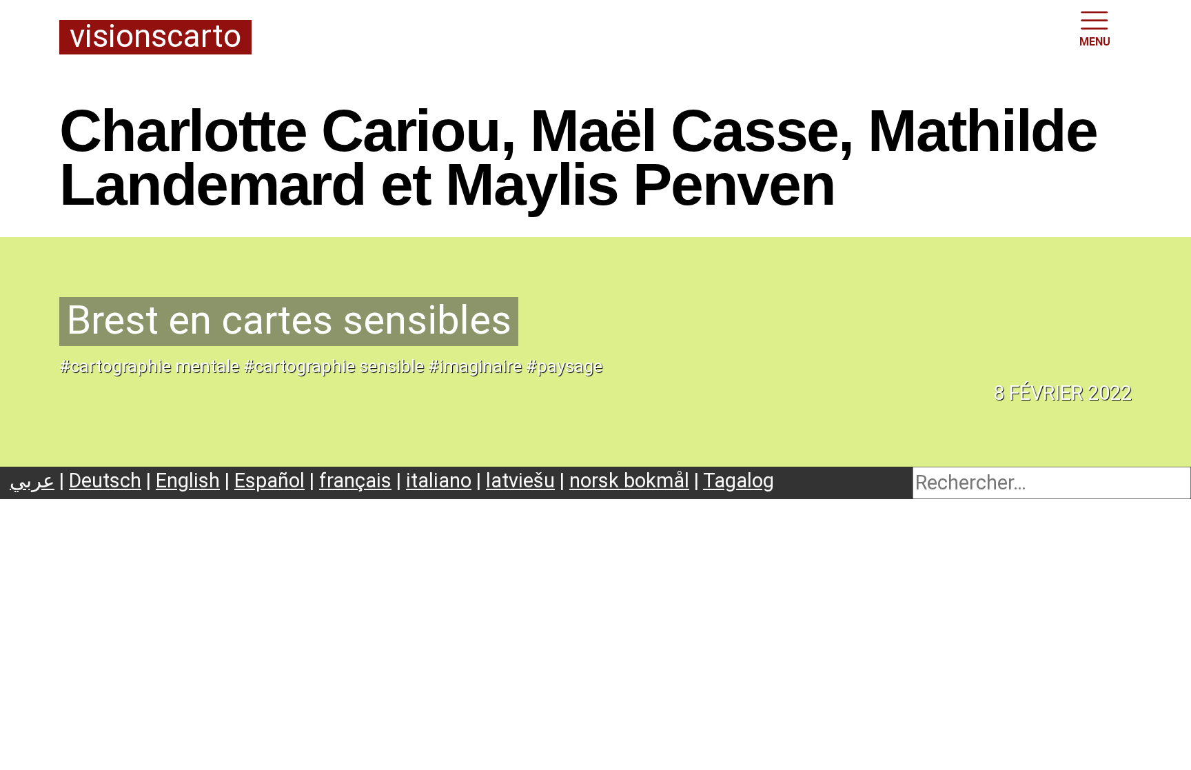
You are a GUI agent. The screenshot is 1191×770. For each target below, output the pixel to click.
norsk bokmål (629, 480)
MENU (1094, 41)
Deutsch (105, 480)
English (188, 480)
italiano (438, 480)
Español (269, 480)
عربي (32, 480)
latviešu (520, 480)
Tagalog (738, 480)
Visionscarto (155, 37)
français (355, 480)
